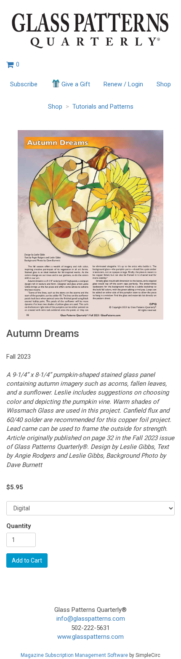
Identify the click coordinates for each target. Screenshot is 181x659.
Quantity (18, 526)
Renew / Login (123, 84)
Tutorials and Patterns (102, 106)
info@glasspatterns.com (90, 618)
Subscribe (23, 84)
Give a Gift (75, 84)
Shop (164, 84)
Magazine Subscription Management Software (74, 655)
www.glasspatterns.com (90, 636)
